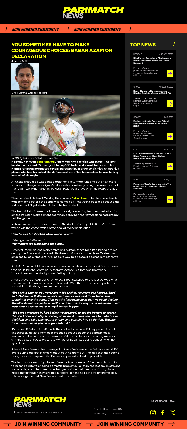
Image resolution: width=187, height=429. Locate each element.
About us (117, 409)
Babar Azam (80, 198)
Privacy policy (100, 413)
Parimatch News (101, 409)
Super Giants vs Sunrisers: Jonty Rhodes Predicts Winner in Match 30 (152, 92)
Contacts (117, 413)
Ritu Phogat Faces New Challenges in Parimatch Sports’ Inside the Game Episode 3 (152, 60)
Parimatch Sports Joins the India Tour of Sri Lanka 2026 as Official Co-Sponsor (152, 186)
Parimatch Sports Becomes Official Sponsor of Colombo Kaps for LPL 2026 (151, 123)
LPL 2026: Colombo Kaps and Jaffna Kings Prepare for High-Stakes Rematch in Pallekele (152, 156)
